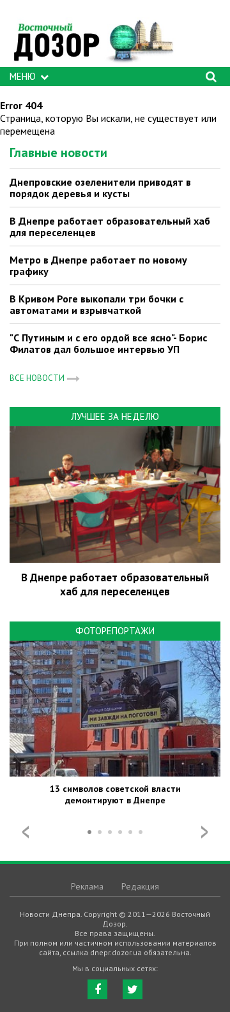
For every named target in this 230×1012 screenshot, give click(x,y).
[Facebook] (97, 989)
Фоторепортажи (115, 631)
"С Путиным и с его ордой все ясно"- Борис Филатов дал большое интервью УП (108, 343)
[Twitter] (132, 989)
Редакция (140, 886)
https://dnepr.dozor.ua (93, 36)
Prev (25, 832)
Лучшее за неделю (115, 416)
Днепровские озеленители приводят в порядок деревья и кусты (100, 187)
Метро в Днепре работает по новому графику (98, 265)
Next (204, 832)
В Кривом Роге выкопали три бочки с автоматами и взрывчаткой (96, 304)
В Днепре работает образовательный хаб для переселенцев (110, 226)
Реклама (87, 886)
